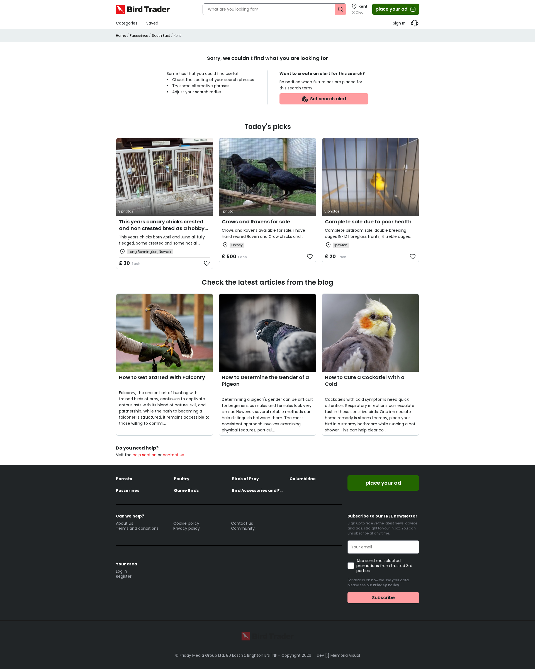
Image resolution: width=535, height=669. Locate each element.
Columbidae (303, 478)
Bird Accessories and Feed (258, 490)
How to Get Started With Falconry (162, 377)
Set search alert (328, 99)
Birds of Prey (245, 478)
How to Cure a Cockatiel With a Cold (365, 380)
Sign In (399, 23)
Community (243, 528)
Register (124, 576)
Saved (152, 23)
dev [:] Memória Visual (338, 655)
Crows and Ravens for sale (256, 221)
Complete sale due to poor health (368, 221)
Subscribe (383, 597)
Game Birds (186, 490)
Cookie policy (186, 523)
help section (145, 455)
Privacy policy (186, 528)
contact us (173, 455)
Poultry (181, 478)
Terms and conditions (137, 528)
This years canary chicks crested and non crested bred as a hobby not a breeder (162, 228)
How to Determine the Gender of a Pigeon (265, 380)
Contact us (242, 523)
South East (161, 35)
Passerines (139, 35)
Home (121, 35)
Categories (126, 23)
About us (124, 523)
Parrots (124, 478)
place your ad (391, 9)
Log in (121, 571)
